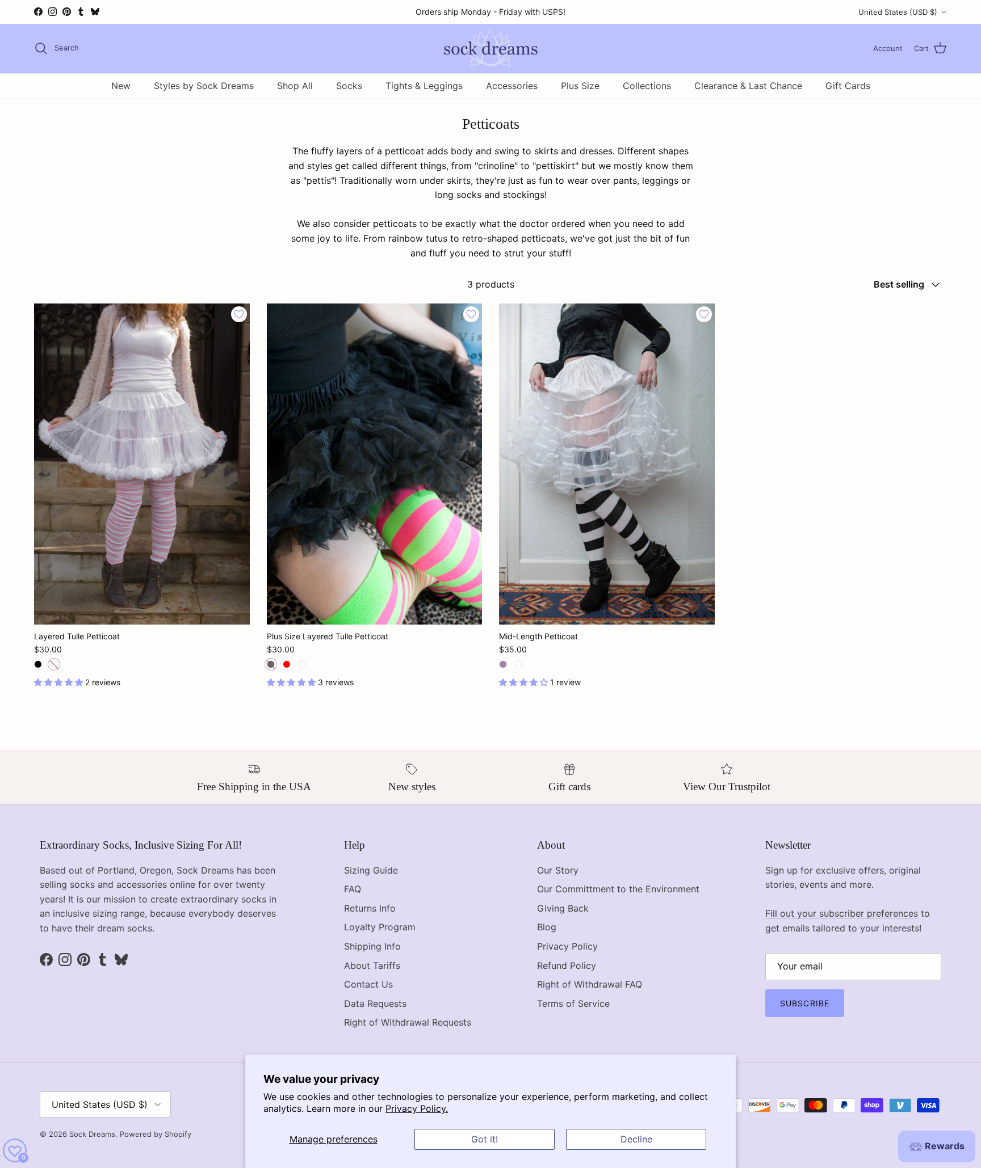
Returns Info (370, 908)
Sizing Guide (371, 870)
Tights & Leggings (424, 85)
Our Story (557, 870)
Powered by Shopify (155, 1134)
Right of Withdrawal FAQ (589, 984)
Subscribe (804, 1003)
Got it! (484, 1139)
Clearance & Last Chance (748, 85)
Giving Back (563, 908)
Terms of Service (573, 1003)
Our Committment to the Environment (618, 889)
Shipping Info (372, 946)
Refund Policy (566, 965)
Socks (349, 85)
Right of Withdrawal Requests (407, 1022)
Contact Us (368, 984)
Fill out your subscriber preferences (841, 913)
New (121, 85)
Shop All (295, 85)
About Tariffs (372, 965)
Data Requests (375, 1003)
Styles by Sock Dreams (204, 85)
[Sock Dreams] (491, 48)
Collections (647, 85)
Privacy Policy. (416, 1108)
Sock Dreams (92, 1134)
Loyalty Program (380, 927)
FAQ (352, 889)
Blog (546, 927)
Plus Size (580, 85)
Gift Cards (847, 85)
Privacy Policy (567, 946)
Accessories (512, 85)
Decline (636, 1139)
